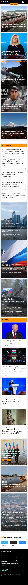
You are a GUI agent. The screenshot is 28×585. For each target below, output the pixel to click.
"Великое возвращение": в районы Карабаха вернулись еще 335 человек (13, 517)
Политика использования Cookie (9, 558)
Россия (14, 259)
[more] (26, 30)
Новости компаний (5, 563)
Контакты (9, 551)
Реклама (3, 565)
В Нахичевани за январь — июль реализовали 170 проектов (13, 522)
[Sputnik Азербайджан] (5, 2)
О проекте (3, 551)
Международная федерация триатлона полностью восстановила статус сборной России (14, 273)
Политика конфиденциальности (9, 556)
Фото (3, 467)
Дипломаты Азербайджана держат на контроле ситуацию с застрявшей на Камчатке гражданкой (14, 230)
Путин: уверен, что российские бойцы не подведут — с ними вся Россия (12, 308)
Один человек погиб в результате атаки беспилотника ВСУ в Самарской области (12, 312)
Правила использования (7, 553)
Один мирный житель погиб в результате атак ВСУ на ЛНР (13, 264)
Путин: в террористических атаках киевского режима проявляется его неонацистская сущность (13, 303)
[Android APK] (5, 570)
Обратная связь (15, 563)
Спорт (3, 88)
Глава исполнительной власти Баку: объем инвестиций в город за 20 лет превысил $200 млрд (12, 225)
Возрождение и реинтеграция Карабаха (13, 513)
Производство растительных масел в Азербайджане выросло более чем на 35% (13, 235)
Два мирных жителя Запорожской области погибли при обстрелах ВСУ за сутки (12, 269)
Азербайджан (7, 221)
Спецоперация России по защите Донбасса (13, 61)
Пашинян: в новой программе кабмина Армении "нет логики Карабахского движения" (14, 526)
